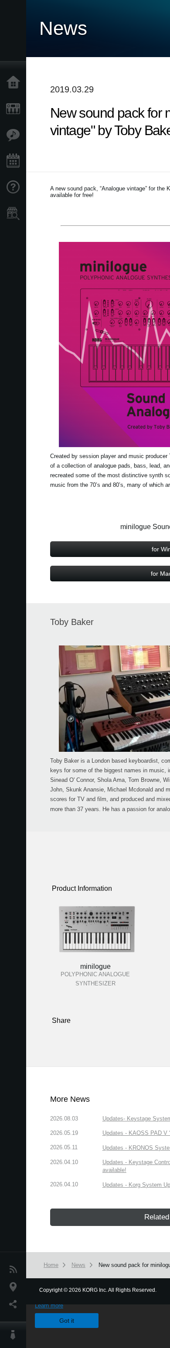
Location (15, 1287)
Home (15, 83)
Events (15, 161)
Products (15, 109)
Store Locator (15, 213)
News (15, 1269)
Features (15, 135)
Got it (66, 1320)
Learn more (49, 1305)
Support (15, 187)
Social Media (15, 1304)
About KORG (15, 1335)
